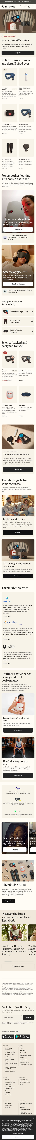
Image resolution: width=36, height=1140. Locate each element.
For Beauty (8, 1057)
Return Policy (24, 1060)
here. (31, 984)
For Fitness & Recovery (8, 1049)
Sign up (28, 1017)
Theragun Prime (5, 89)
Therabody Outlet (9, 1071)
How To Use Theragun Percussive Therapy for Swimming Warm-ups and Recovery (14, 950)
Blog (21, 1084)
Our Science (23, 1080)
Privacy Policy (22, 1130)
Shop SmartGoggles (18, 284)
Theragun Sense (5, 370)
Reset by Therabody (10, 1082)
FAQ (21, 1048)
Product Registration (26, 1065)
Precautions (8, 1095)
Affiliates (22, 1107)
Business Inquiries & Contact (26, 1104)
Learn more (6, 616)
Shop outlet (8, 901)
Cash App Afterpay (25, 1055)
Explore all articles (18, 966)
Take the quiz (18, 469)
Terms (17, 1022)
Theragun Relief (23, 124)
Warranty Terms (24, 1062)
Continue (18, 1137)
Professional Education (8, 1106)
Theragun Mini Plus (24, 159)
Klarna (22, 1057)
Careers (7, 1080)
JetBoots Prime (6, 159)
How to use (8, 1103)
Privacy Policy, (23, 1022)
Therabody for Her (25, 1082)
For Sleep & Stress (10, 1054)
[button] (21, 6)
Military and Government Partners (26, 1112)
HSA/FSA (22, 1050)
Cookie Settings (18, 1133)
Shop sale (18, 53)
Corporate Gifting (25, 1109)
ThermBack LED (6, 124)
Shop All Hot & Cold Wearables (10, 1068)
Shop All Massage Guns (10, 1060)
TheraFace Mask (7, 405)
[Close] (34, 1118)
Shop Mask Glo (18, 229)
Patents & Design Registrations (9, 1087)
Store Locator (8, 1084)
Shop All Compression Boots (11, 1064)
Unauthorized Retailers (8, 1091)
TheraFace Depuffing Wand (24, 89)
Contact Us (23, 1053)
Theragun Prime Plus (24, 370)
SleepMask (22, 405)
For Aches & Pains (10, 1052)
